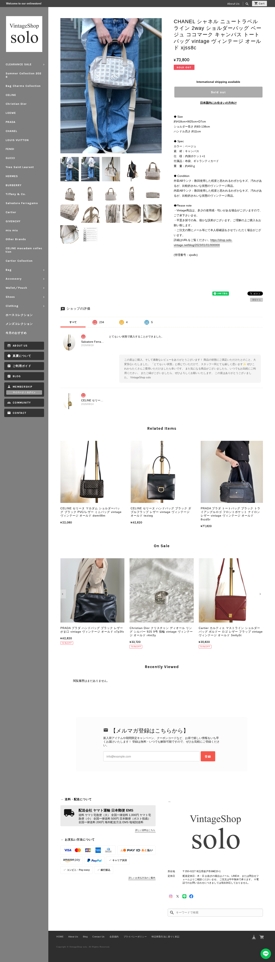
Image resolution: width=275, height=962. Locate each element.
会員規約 (114, 936)
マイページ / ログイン (24, 392)
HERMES (12, 176)
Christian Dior (16, 104)
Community (22, 402)
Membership (23, 386)
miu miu (12, 230)
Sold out (218, 92)
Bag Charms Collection (23, 86)
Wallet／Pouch (16, 288)
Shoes (10, 297)
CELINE (11, 95)
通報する (256, 300)
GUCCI (10, 158)
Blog (17, 376)
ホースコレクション (19, 315)
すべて (73, 322)
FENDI (10, 149)
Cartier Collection (19, 261)
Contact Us (98, 936)
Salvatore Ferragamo (22, 203)
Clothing (12, 306)
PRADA (11, 122)
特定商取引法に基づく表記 (165, 936)
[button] (63, 593)
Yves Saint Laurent (20, 167)
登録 (208, 756)
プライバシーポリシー (135, 936)
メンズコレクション (19, 324)
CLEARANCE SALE (19, 64)
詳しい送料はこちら (145, 830)
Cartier (11, 212)
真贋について (22, 355)
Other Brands (16, 239)
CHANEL (11, 131)
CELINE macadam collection (24, 250)
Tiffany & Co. (16, 194)
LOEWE (11, 113)
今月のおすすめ (16, 333)
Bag (9, 270)
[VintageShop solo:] (215, 833)
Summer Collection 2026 (23, 75)
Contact (19, 412)
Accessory (14, 278)
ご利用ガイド (22, 365)
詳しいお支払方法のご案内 (142, 878)
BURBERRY (14, 185)
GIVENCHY (13, 221)
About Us (233, 3)
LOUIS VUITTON (17, 140)
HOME (59, 936)
